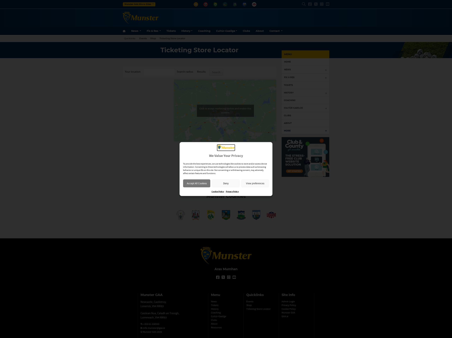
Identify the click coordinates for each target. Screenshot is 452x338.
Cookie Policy (218, 191)
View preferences (255, 183)
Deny (226, 183)
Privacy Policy (232, 191)
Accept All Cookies (197, 183)
